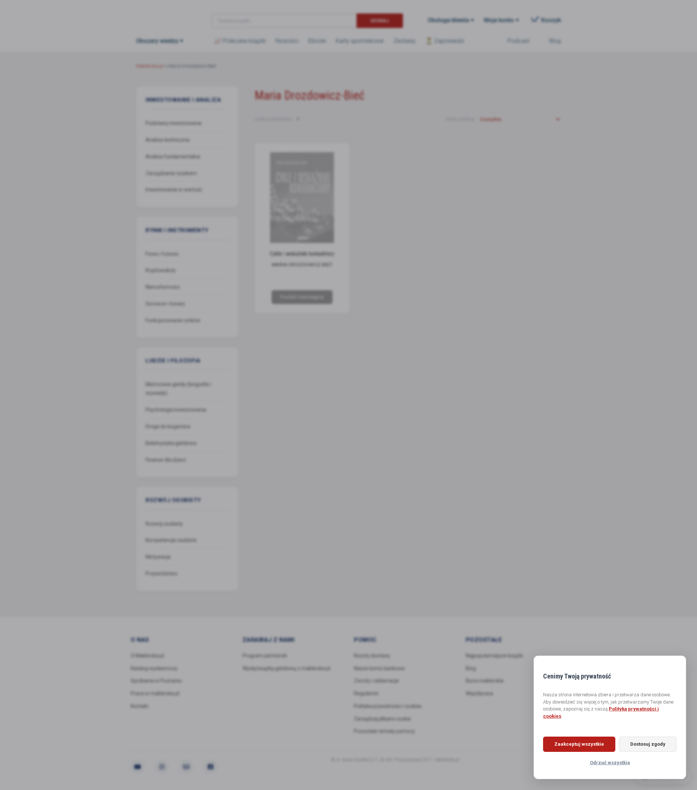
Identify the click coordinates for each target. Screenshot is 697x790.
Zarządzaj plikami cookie (382, 719)
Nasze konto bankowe (379, 668)
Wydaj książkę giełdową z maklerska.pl (286, 668)
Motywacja (158, 557)
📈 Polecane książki (240, 40)
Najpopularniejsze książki (494, 656)
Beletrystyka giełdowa (171, 443)
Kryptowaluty (161, 270)
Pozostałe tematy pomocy (384, 731)
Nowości (287, 40)
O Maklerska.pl (147, 656)
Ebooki (317, 40)
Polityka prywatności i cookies (388, 706)
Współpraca (479, 693)
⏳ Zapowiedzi (444, 40)
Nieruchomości (163, 287)
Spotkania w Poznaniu (156, 681)
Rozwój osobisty (164, 524)
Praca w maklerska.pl (155, 693)
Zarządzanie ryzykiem (171, 173)
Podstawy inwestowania (173, 123)
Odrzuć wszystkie (610, 762)
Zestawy (405, 40)
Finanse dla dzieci (166, 460)
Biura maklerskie (485, 681)
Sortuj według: (461, 119)
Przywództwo (162, 573)
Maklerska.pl (162, 15)
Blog (555, 40)
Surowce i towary (165, 304)
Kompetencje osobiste (171, 540)
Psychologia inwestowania (176, 410)
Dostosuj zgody (647, 744)
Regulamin (366, 693)
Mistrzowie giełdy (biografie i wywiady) (178, 388)
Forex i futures (162, 254)
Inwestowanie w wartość (174, 190)
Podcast (518, 40)
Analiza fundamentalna (173, 156)
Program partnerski (264, 656)
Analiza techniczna (167, 140)
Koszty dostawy (372, 656)
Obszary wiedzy (157, 40)
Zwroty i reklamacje (376, 681)
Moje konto (499, 20)
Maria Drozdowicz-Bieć (302, 264)
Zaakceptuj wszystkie (579, 744)
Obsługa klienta (448, 20)
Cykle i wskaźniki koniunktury (301, 253)
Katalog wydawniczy (154, 668)
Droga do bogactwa (168, 426)
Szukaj (379, 20)
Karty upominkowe (360, 40)
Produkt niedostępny (301, 297)
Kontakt (139, 706)
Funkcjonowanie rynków (173, 320)
